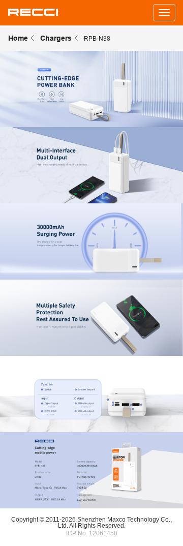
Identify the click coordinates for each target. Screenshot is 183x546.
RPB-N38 (97, 38)
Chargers (56, 38)
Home (18, 38)
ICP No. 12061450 (91, 533)
